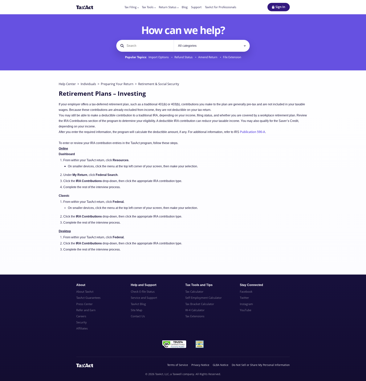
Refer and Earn (86, 310)
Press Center (84, 304)
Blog (185, 7)
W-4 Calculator (195, 310)
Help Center (67, 84)
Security (81, 322)
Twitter (244, 298)
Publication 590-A (252, 132)
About (80, 285)
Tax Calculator (194, 291)
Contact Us (138, 316)
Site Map (136, 310)
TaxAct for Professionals (220, 7)
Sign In (280, 7)
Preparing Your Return (117, 84)
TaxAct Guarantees (88, 298)
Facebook (246, 291)
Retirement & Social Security (158, 84)
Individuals (88, 84)
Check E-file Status (143, 291)
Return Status (167, 7)
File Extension (232, 57)
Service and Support (144, 298)
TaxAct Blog (138, 304)
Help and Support (143, 285)
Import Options (158, 57)
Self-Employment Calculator (203, 298)
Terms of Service (177, 365)
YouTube (245, 310)
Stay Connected (251, 285)
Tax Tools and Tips (199, 285)
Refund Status (183, 57)
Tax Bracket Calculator (199, 304)
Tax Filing (130, 7)
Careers (81, 316)
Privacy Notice (200, 365)
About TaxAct (84, 291)
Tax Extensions (194, 316)
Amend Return (208, 57)
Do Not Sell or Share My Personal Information (261, 365)
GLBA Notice (220, 365)
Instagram (246, 304)
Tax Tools (147, 7)
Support (196, 7)
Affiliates (82, 328)
